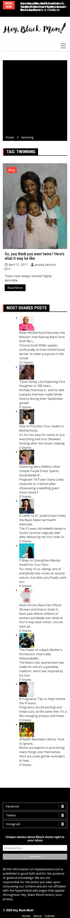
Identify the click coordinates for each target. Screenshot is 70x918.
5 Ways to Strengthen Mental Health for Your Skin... (39, 562)
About (37, 916)
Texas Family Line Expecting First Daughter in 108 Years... (42, 384)
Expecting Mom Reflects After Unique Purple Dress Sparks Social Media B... (39, 471)
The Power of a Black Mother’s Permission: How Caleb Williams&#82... (40, 654)
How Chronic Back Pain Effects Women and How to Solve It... (40, 607)
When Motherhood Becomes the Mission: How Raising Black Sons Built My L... (42, 337)
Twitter (11, 815)
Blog (11, 170)
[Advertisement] (35, 98)
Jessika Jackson (45, 265)
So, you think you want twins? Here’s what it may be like (34, 256)
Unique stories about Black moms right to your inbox (35, 838)
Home (26, 916)
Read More (15, 288)
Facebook (12, 806)
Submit (50, 916)
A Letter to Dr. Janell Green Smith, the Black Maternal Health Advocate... (42, 520)
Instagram (13, 824)
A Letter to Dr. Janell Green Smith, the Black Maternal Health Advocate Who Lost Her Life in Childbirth (43, 7)
